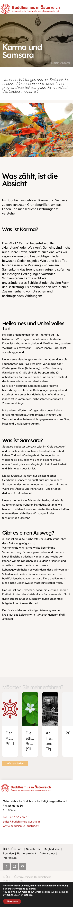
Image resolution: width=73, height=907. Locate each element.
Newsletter (33, 849)
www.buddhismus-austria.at (21, 826)
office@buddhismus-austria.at (21, 822)
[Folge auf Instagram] (14, 866)
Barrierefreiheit (26, 853)
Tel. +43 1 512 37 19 (16, 817)
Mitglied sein (52, 849)
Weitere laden (15, 763)
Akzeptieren (12, 901)
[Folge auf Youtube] (22, 866)
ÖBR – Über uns (13, 849)
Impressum (10, 858)
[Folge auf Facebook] (6, 866)
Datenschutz (47, 853)
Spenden (8, 853)
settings (28, 895)
